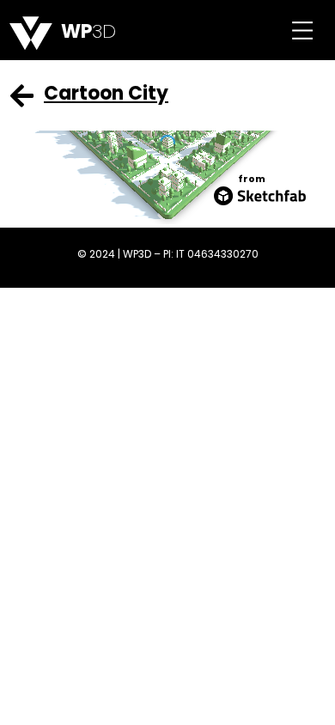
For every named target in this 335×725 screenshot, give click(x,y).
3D (88, 31)
